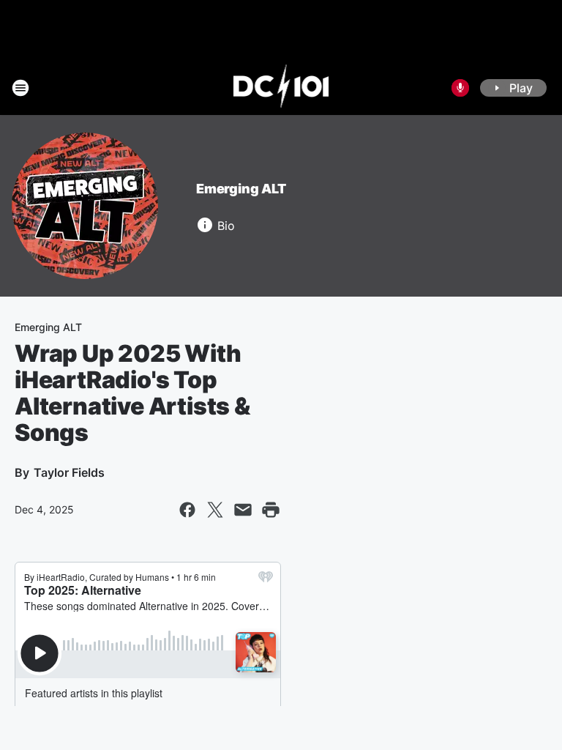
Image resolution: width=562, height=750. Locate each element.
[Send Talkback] (460, 88)
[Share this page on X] (215, 510)
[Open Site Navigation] (20, 88)
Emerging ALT (241, 188)
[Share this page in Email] (243, 510)
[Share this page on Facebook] (187, 510)
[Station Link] (281, 87)
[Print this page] (271, 510)
